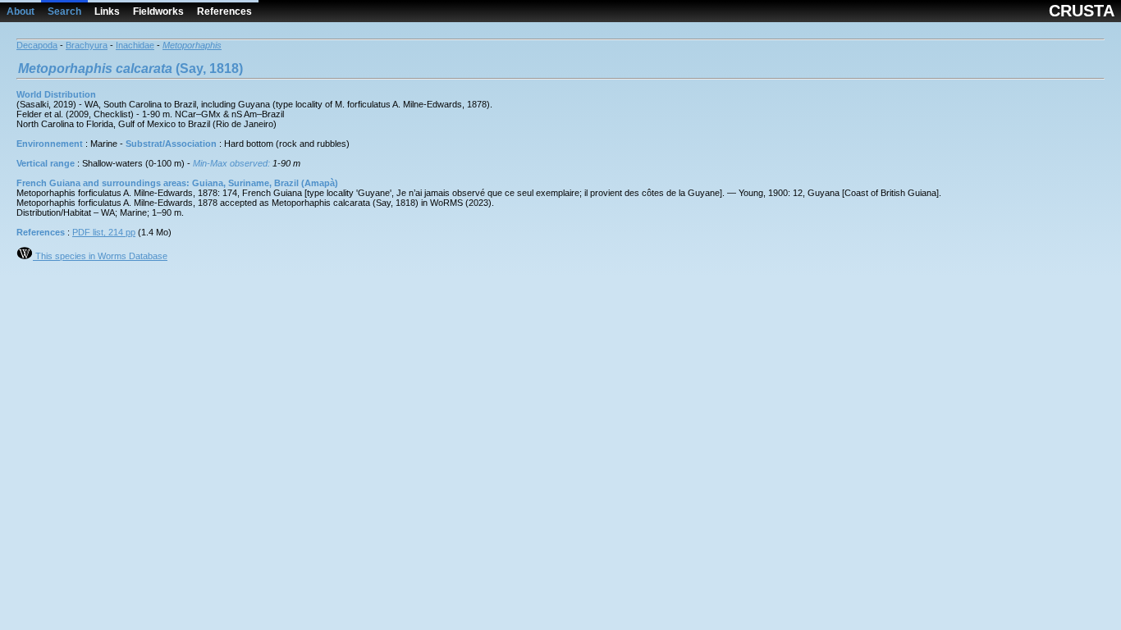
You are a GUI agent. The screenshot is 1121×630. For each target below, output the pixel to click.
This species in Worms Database (100, 256)
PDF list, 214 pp (103, 232)
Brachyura (87, 45)
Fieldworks (158, 11)
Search (64, 11)
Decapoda (36, 45)
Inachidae (135, 45)
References (224, 11)
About (20, 11)
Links (107, 11)
